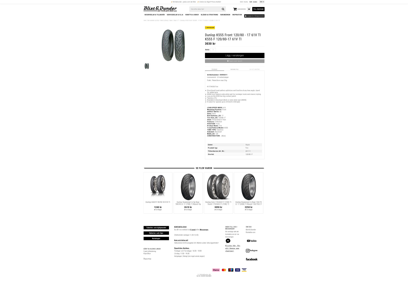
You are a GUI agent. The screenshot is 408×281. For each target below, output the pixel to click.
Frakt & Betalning (150, 251)
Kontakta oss (250, 232)
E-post (193, 230)
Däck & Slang (164, 20)
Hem (145, 20)
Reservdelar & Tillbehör (155, 15)
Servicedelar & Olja (175, 15)
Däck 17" (176, 20)
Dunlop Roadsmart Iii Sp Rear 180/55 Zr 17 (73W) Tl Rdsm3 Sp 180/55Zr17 (188, 204)
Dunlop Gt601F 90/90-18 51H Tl (158, 202)
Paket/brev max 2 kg (219, 80)
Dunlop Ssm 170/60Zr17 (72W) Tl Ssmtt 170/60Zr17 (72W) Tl (218, 203)
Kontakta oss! (180, 227)
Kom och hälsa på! (181, 240)
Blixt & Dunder (251, 230)
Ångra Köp (147, 259)
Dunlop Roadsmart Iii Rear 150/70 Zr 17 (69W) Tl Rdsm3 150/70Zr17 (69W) (248, 204)
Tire (247, 148)
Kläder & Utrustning (209, 15)
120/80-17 (249, 154)
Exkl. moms (244, 2)
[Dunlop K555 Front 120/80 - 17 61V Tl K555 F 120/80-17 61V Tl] (173, 61)
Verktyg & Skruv (192, 15)
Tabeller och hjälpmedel (156, 228)
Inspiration (237, 15)
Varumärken (225, 15)
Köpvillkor (147, 253)
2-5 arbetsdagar (223, 77)
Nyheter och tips (156, 233)
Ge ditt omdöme (255, 69)
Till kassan (258, 9)
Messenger (204, 230)
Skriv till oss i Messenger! (231, 228)
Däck (171, 20)
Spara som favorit (235, 61)
